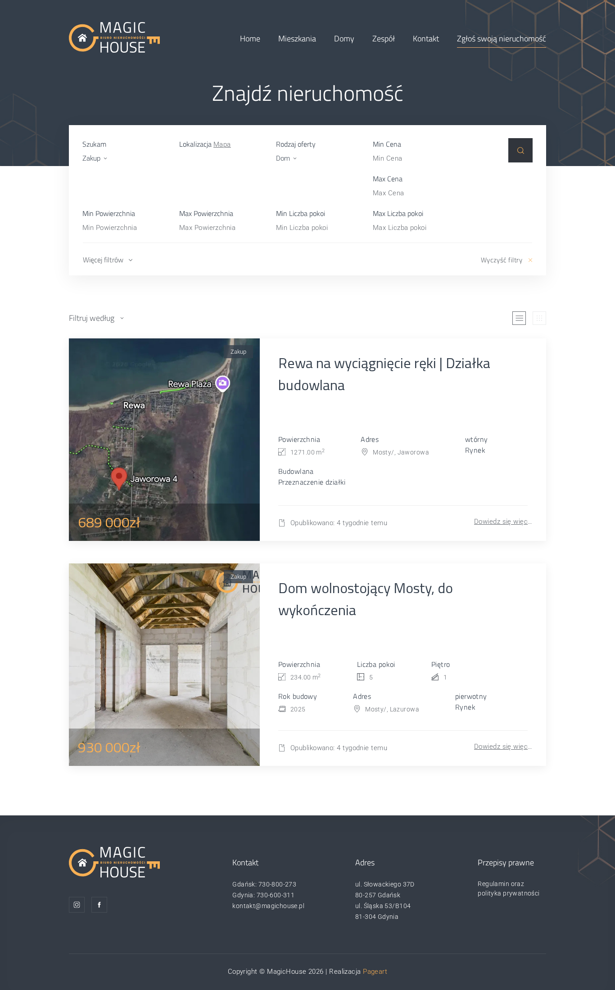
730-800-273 (277, 884)
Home (250, 38)
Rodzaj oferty (296, 144)
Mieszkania (297, 38)
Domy (344, 38)
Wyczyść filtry (501, 260)
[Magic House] (114, 36)
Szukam (94, 144)
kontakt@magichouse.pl (268, 905)
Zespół (383, 38)
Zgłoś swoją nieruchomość (501, 38)
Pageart (375, 972)
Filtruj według (91, 318)
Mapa (222, 144)
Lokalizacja (205, 144)
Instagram (77, 905)
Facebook (99, 905)
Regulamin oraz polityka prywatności (508, 888)
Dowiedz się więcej (503, 522)
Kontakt (426, 38)
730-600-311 (276, 895)
